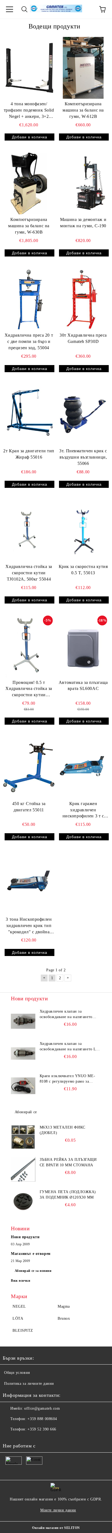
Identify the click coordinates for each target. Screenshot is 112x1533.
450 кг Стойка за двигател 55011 (29, 806)
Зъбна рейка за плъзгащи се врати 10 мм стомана (68, 1162)
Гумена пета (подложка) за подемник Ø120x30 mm (68, 1194)
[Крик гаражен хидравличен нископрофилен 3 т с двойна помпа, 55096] (83, 767)
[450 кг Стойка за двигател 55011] (28, 767)
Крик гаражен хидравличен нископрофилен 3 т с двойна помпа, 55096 (83, 810)
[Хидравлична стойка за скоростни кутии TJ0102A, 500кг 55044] (28, 531)
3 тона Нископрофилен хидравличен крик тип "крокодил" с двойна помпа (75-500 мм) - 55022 (29, 926)
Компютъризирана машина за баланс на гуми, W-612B (83, 110)
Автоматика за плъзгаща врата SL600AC (83, 685)
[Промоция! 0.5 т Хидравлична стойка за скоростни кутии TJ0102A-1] (28, 646)
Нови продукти (25, 1237)
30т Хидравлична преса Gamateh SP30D (83, 338)
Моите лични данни (58, 1510)
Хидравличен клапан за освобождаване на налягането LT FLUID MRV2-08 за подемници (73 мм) (69, 1047)
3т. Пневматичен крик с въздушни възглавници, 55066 (83, 457)
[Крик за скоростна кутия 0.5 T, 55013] (83, 531)
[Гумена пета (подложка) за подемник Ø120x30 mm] (23, 1201)
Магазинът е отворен (31, 1254)
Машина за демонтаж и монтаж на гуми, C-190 (83, 222)
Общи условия (17, 1373)
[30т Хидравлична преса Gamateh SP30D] (83, 299)
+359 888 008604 (42, 1419)
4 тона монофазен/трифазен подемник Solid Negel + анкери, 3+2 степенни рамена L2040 (29, 110)
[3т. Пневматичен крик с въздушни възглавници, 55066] (83, 415)
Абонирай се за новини (33, 1271)
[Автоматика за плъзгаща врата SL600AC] (83, 646)
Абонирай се (26, 1112)
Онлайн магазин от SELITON (56, 1528)
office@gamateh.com (42, 1408)
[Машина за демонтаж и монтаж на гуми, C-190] (83, 183)
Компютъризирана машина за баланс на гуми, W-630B (28, 225)
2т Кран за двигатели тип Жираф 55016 (28, 453)
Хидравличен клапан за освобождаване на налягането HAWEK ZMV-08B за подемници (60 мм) (69, 1014)
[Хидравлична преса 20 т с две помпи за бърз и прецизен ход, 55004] (28, 299)
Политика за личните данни (29, 1384)
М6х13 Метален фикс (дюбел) (62, 1130)
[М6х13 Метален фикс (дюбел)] (23, 1137)
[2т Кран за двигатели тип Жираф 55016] (28, 415)
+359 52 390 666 (41, 1429)
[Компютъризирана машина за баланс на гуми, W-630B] (28, 183)
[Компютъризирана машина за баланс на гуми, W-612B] (83, 68)
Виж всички (20, 1281)
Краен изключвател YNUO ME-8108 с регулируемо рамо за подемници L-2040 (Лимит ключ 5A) (69, 1079)
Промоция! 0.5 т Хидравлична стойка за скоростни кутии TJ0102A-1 (28, 689)
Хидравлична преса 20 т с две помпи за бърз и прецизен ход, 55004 (29, 341)
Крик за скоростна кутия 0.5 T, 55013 (83, 569)
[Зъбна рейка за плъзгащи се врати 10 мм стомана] (23, 1169)
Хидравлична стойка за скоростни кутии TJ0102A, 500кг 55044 (28, 572)
